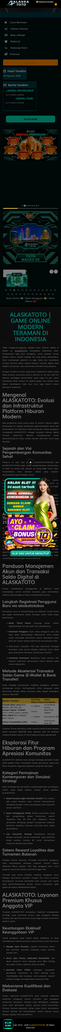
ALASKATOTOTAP (37, 1024)
